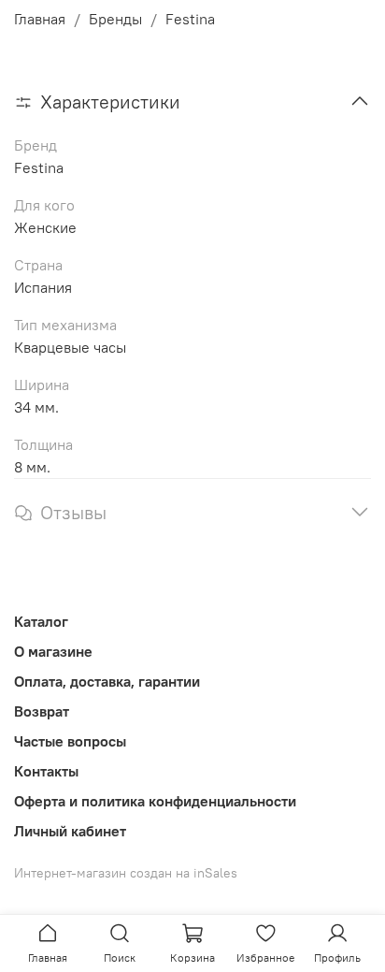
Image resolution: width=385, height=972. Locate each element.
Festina (190, 18)
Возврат (41, 711)
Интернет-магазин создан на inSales (125, 872)
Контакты (46, 771)
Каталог (41, 621)
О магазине (53, 651)
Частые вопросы (70, 741)
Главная (39, 18)
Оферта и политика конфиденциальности (155, 800)
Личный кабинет (70, 830)
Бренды (115, 18)
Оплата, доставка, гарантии (107, 681)
